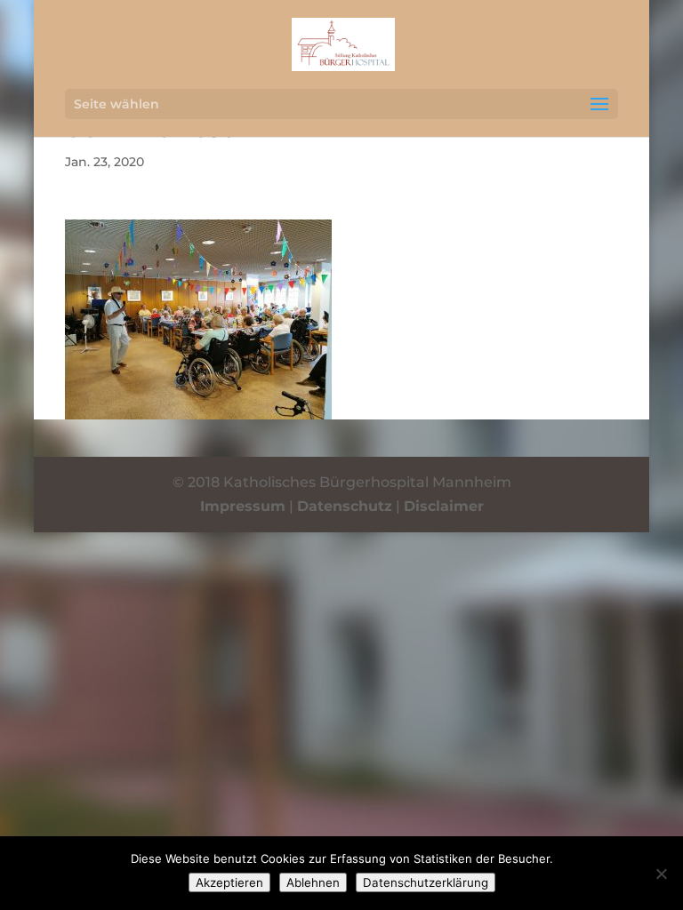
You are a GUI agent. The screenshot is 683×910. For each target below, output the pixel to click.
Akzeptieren (229, 882)
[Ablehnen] (661, 873)
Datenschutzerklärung (425, 882)
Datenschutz (344, 506)
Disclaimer (444, 506)
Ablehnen (313, 882)
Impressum (242, 506)
